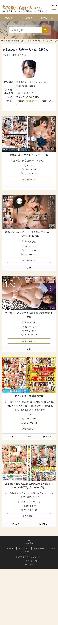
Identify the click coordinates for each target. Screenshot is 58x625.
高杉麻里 (40, 409)
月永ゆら (25, 405)
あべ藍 (16, 160)
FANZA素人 (47, 18)
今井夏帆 (21, 401)
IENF (30, 414)
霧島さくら (34, 497)
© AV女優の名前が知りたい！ (29, 557)
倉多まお (25, 493)
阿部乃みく (42, 160)
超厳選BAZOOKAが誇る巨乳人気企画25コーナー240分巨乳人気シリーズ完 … (29, 485)
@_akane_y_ (32, 101)
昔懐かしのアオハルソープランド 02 (29, 154)
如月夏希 (13, 405)
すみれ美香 (13, 493)
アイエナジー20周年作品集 (29, 396)
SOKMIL (47, 436)
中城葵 (10, 401)
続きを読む (27, 179)
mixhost (29, 565)
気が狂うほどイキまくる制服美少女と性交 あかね (29, 315)
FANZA (29, 436)
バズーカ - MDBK (30, 502)
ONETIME (30, 246)
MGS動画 (8, 18)
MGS (28, 187)
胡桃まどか (28, 409)
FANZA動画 (27, 18)
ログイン (34, 561)
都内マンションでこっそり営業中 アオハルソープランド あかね (29, 234)
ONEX (30, 165)
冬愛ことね (34, 401)
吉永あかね (28, 160)
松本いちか (38, 405)
